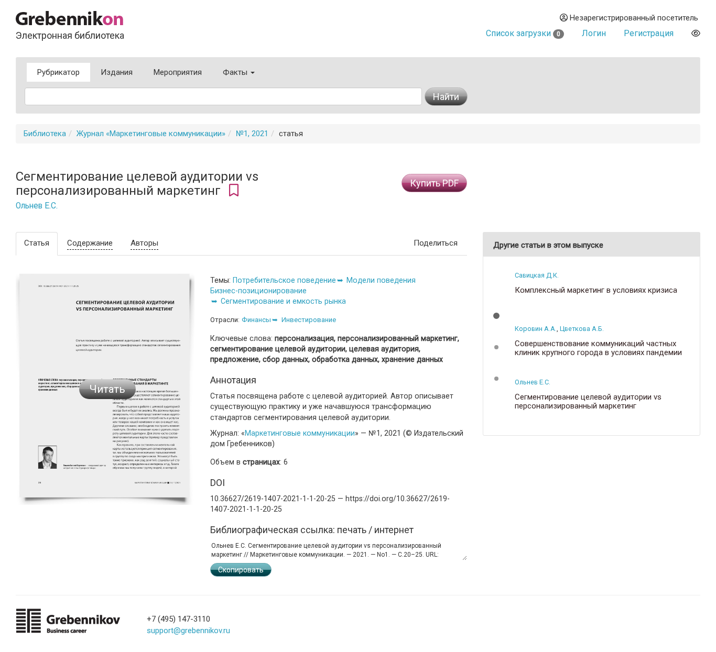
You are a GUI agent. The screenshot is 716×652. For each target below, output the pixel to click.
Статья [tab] (36, 243)
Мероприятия (178, 72)
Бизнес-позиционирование (258, 290)
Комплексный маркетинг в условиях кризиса (596, 290)
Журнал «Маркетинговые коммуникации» (151, 133)
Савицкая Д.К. (537, 275)
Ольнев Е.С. (37, 206)
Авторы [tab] (144, 243)
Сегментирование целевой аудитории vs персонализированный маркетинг (588, 401)
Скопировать (241, 570)
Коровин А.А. (536, 329)
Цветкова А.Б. (582, 329)
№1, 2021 (252, 133)
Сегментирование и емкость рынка (283, 301)
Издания (117, 72)
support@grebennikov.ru (188, 630)
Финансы (256, 320)
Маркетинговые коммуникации (300, 433)
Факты (236, 72)
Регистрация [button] (649, 33)
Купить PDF (434, 183)
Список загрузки (523, 33)
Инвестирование (308, 320)
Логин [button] (594, 33)
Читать (107, 389)
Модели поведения (381, 280)
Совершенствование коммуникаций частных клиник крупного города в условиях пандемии (598, 348)
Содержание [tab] (90, 243)
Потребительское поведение (284, 280)
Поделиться (436, 243)
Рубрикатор (58, 72)
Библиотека (45, 133)
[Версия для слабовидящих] (695, 33)
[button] (496, 315)
